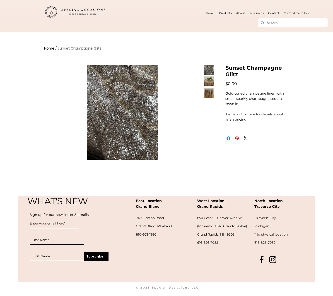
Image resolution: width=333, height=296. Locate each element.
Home (49, 48)
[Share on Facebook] (228, 138)
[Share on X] (245, 138)
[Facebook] (261, 259)
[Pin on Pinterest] (237, 138)
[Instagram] (273, 259)
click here (247, 114)
